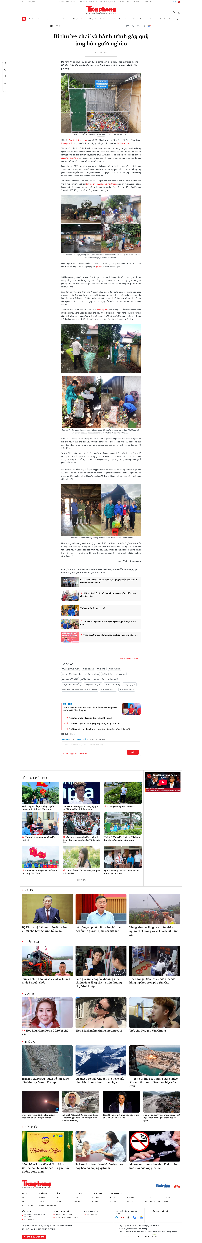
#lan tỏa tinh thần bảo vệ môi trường (79, 689)
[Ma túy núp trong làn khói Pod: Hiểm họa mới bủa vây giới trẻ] (154, 1146)
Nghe (4, 63)
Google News (149, 26)
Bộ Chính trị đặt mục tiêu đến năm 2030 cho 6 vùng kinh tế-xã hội (44, 929)
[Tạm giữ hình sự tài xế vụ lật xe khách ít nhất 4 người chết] (47, 961)
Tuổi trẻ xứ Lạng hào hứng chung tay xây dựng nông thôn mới (99, 729)
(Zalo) (70, 1214)
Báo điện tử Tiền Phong (101, 10)
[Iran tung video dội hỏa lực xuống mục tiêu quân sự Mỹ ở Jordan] (40, 1102)
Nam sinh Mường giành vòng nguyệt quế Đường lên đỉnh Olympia (81, 807)
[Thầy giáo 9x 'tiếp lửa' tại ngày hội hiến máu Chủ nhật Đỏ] (70, 637)
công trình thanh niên (77, 140)
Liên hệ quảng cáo (61, 1211)
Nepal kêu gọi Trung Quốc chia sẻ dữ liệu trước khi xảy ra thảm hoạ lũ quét (161, 1117)
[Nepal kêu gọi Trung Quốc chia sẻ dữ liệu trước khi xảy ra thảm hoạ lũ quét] (161, 1102)
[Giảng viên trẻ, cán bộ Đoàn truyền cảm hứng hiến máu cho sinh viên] (70, 595)
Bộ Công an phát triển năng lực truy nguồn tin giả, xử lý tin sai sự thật (99, 929)
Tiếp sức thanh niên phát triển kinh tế (38, 838)
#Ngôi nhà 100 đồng (71, 684)
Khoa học (153, 19)
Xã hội (31, 19)
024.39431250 (30, 1220)
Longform (97, 1193)
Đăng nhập (65, 739)
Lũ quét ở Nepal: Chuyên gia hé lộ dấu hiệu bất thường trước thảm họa (100, 1080)
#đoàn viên (99, 679)
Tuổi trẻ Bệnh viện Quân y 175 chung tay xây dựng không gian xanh (122, 838)
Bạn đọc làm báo (36, 1237)
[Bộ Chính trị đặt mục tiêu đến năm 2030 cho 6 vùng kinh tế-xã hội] (47, 909)
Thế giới (75, 19)
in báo (138, 26)
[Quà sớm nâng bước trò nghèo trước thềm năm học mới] (123, 857)
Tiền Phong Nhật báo (88, 2)
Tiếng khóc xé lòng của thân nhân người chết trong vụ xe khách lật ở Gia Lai (153, 930)
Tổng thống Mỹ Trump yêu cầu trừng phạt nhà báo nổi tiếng (121, 1116)
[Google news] (143, 1217)
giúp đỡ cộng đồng (69, 158)
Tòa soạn (136, 2)
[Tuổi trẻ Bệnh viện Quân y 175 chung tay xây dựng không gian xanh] (123, 823)
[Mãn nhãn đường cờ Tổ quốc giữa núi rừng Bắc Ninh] (40, 857)
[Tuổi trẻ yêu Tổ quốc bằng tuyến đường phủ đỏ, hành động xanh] (40, 793)
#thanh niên (113, 679)
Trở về (4, 89)
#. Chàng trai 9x (108, 689)
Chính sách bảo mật (160, 1211)
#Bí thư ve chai (126, 689)
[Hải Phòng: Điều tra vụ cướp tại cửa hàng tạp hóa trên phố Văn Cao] (154, 961)
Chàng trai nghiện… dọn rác (121, 806)
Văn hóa (127, 19)
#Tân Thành (88, 668)
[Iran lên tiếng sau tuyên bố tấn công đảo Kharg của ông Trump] (47, 1060)
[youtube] (178, 2)
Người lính (113, 19)
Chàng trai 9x (67, 143)
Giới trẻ (84, 19)
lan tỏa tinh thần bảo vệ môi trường (101, 184)
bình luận (143, 26)
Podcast (78, 1193)
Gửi (133, 752)
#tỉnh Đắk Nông (112, 684)
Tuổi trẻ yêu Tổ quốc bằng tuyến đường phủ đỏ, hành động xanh (38, 807)
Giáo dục (143, 19)
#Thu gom (121, 674)
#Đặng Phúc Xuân (70, 668)
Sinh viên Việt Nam (107, 2)
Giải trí (135, 19)
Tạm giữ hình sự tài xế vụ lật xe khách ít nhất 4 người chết (47, 980)
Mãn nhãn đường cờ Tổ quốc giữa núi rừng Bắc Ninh (39, 872)
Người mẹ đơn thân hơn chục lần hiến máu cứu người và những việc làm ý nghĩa (90, 709)
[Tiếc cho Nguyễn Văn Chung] (154, 1012)
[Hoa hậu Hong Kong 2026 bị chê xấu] (47, 1012)
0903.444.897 (92, 1214)
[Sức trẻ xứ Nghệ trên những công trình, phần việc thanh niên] (70, 624)
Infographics (116, 1193)
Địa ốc (57, 19)
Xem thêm (178, 19)
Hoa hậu (163, 19)
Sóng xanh (48, 19)
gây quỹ (99, 266)
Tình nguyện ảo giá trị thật (93, 608)
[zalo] (136, 1217)
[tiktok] (129, 1217)
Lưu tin (4, 76)
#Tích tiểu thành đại (71, 674)
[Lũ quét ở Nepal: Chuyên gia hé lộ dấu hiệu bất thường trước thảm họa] (101, 1060)
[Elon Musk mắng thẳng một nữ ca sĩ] (101, 1012)
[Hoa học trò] (177, 1186)
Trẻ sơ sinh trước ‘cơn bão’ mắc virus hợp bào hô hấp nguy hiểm (99, 1166)
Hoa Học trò (123, 2)
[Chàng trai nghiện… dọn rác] (123, 793)
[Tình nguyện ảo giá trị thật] (70, 610)
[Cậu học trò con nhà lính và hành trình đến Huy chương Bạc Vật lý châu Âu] (81, 823)
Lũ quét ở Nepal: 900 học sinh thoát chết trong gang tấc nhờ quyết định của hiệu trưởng (80, 1117)
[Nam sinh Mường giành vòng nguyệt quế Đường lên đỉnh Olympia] (81, 793)
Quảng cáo (147, 2)
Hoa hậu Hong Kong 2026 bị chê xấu (45, 1032)
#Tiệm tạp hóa (92, 674)
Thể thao (102, 19)
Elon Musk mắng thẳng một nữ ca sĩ (99, 1030)
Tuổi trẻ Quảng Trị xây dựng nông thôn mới (90, 717)
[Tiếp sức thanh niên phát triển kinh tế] (40, 823)
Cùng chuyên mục (35, 778)
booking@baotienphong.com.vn (67, 1217)
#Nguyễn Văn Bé (70, 679)
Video (171, 19)
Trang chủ (24, 19)
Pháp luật (93, 19)
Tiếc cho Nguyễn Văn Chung (147, 1030)
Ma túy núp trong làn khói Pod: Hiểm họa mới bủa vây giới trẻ (153, 1166)
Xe (120, 19)
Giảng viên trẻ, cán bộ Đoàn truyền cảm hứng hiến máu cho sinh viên (108, 594)
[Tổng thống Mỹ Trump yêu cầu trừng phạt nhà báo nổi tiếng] (121, 1102)
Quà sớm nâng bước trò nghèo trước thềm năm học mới (121, 872)
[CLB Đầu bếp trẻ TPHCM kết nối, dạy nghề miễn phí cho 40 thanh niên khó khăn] (70, 582)
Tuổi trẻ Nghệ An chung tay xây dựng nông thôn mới (95, 723)
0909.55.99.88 (61, 1214)
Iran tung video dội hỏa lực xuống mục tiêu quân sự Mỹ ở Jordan (38, 1116)
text (133, 26)
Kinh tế (38, 19)
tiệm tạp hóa (103, 309)
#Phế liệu (85, 679)
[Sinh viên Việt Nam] (163, 1186)
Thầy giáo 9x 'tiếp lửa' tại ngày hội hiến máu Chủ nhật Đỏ (110, 634)
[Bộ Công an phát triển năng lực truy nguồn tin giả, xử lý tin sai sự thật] (101, 909)
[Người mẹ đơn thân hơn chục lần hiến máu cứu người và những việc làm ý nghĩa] (131, 709)
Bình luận (4, 83)
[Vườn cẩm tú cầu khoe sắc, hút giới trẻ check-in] (81, 857)
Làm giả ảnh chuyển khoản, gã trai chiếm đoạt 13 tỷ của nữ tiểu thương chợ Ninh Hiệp (99, 982)
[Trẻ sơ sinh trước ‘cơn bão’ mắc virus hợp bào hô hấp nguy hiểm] (101, 1146)
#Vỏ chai (101, 668)
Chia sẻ (4, 69)
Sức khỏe (66, 19)
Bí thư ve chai (123, 143)
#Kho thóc (107, 674)
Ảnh (58, 1193)
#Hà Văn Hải (114, 668)
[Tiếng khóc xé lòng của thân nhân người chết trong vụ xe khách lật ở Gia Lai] (154, 909)
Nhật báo (43, 1193)
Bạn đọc (130, 1201)
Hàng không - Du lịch (152, 1201)
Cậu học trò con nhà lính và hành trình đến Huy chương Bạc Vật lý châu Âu (81, 840)
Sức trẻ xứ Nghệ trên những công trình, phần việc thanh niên (108, 623)
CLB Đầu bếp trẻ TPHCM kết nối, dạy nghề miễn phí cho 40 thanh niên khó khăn (108, 581)
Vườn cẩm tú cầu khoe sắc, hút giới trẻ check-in (81, 872)
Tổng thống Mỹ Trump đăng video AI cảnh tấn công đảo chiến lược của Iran (153, 1082)
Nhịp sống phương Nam (48, 1205)
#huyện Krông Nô (93, 684)
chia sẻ (127, 26)
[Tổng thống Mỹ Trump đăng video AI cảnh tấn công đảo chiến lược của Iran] (154, 1060)
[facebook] (174, 2)
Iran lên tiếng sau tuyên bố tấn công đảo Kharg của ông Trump (45, 1080)
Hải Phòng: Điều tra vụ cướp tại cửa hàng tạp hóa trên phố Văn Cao (152, 980)
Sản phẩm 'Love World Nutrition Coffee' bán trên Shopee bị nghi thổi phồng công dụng (45, 1167)
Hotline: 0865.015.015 (67, 2)
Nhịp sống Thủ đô (28, 1205)
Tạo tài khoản (81, 739)
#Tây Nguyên (129, 684)
